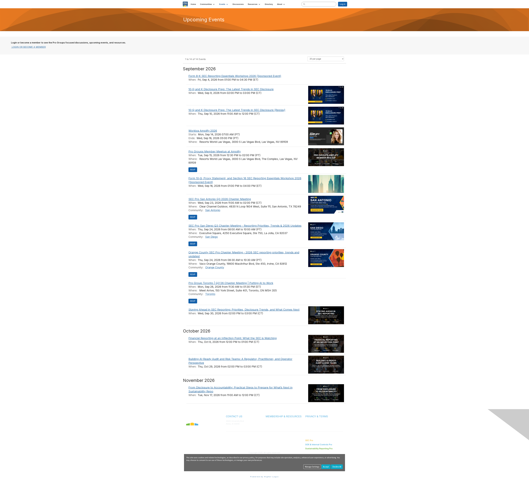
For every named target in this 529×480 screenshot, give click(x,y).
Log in (342, 4)
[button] (207, 4)
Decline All (336, 466)
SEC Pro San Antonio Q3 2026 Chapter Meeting (219, 199)
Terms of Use (311, 421)
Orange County (214, 267)
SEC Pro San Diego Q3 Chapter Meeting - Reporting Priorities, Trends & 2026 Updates (244, 225)
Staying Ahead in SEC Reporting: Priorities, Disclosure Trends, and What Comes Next (243, 309)
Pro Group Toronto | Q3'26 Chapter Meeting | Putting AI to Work (230, 283)
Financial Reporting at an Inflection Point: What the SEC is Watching (232, 338)
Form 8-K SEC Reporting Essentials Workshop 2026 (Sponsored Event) (234, 76)
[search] (304, 4)
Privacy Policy (311, 424)
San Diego (211, 236)
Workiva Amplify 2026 (202, 130)
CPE (267, 426)
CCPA (307, 426)
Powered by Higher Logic (264, 477)
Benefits (269, 424)
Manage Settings (312, 466)
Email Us (229, 428)
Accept (326, 466)
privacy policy (248, 457)
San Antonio (212, 210)
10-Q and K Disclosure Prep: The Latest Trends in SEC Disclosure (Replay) (236, 110)
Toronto (210, 294)
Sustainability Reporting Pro (319, 448)
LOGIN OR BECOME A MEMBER (28, 47)
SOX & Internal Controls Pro (318, 444)
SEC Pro (309, 440)
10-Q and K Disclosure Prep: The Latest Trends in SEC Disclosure (231, 89)
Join (267, 421)
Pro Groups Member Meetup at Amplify (214, 151)
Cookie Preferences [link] (193, 472)
